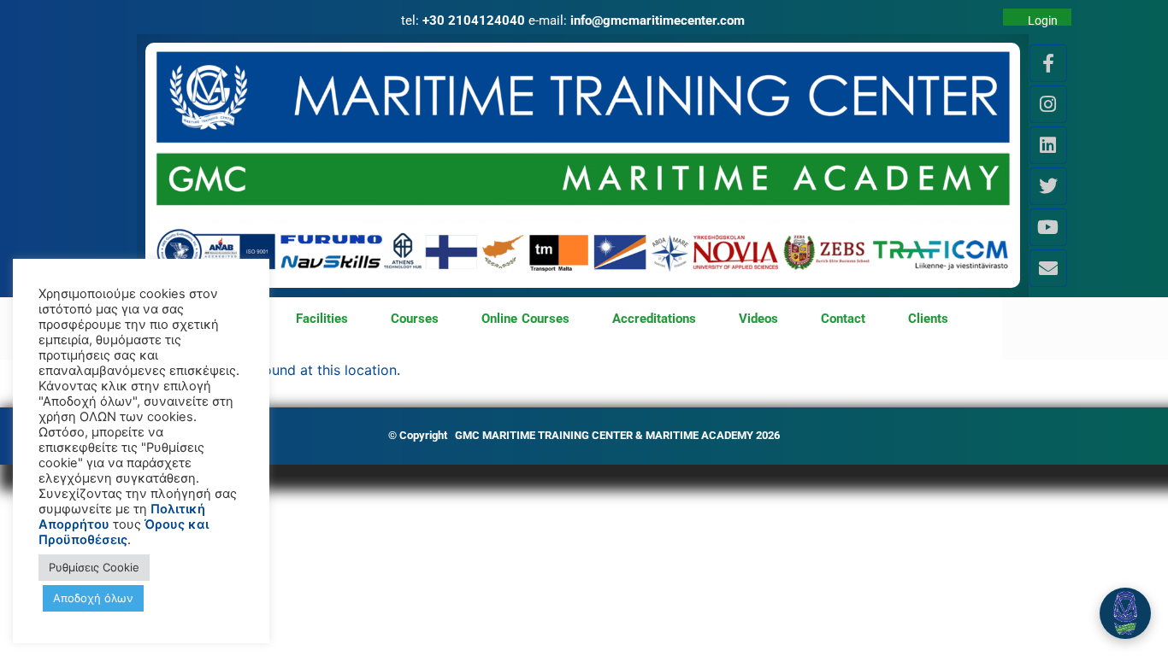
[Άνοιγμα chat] (1125, 613)
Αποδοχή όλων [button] (93, 598)
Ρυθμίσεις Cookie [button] (94, 567)
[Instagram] (1048, 104)
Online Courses (525, 318)
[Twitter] (1048, 186)
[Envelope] (1048, 268)
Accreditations (654, 318)
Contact (843, 318)
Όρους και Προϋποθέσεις (123, 532)
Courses (415, 318)
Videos (758, 318)
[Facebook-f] (1048, 63)
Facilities (322, 318)
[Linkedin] (1048, 145)
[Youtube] (1048, 227)
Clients (928, 318)
